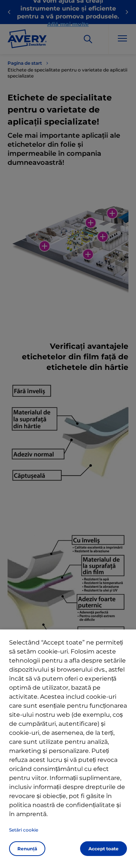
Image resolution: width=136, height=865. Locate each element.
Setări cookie (23, 830)
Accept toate (103, 848)
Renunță (27, 848)
